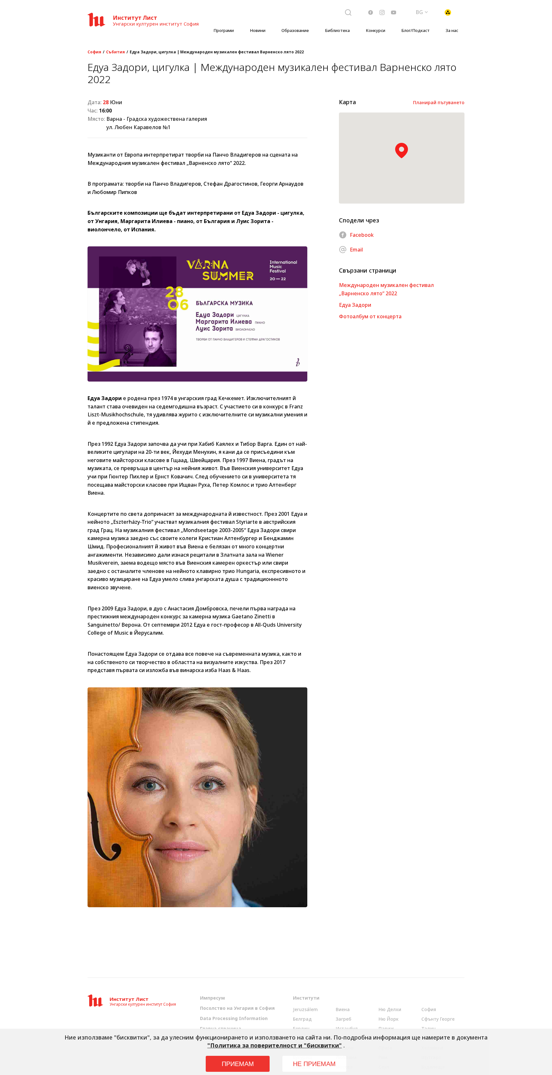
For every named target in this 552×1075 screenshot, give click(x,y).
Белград (302, 1019)
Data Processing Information (234, 1018)
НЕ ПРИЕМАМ (314, 1063)
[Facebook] (370, 12)
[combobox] (422, 11)
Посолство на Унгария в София (237, 1008)
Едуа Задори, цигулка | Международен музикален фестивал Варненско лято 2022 (217, 52)
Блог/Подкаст (415, 30)
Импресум (212, 998)
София (94, 52)
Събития (115, 52)
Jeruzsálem (305, 1009)
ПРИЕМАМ (238, 1063)
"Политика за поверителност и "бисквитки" (274, 1045)
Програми (223, 30)
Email (356, 249)
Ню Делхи (390, 1009)
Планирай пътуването (438, 102)
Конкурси (375, 30)
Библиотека (337, 30)
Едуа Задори (355, 304)
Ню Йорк (389, 1019)
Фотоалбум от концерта (370, 316)
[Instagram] (382, 12)
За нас (452, 30)
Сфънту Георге (438, 1019)
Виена (343, 1009)
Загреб (343, 1019)
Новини (257, 30)
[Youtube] (393, 12)
